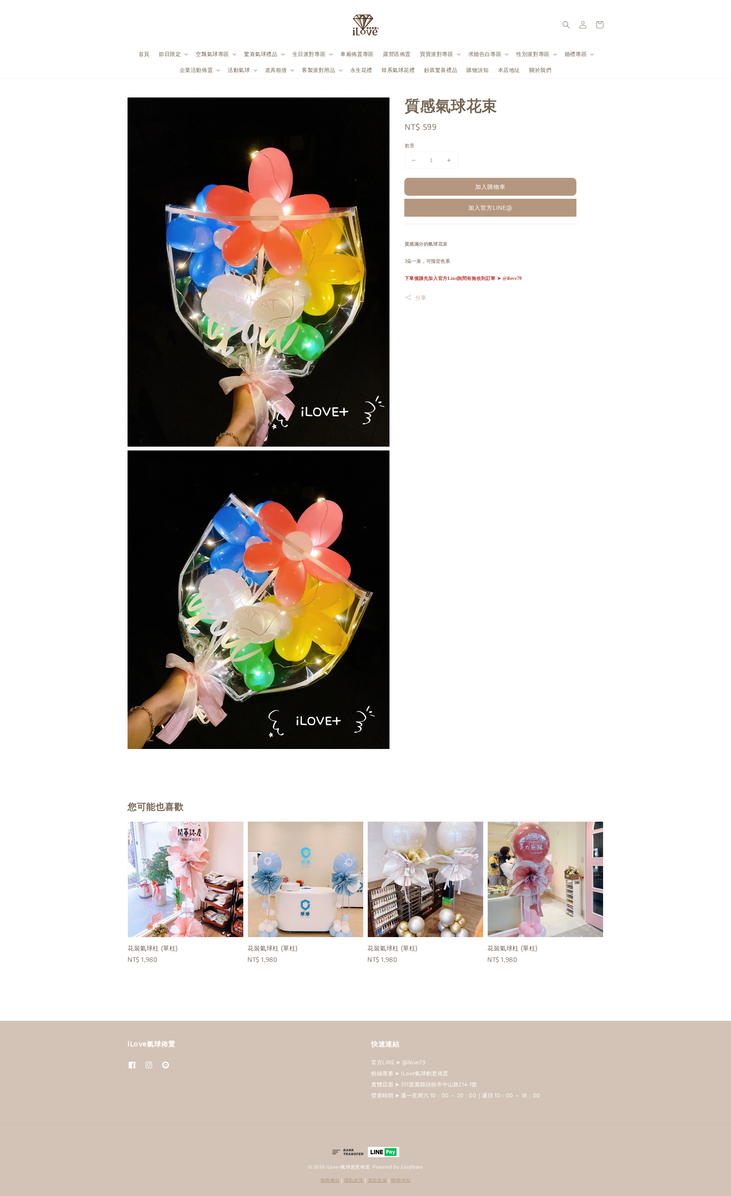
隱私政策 (354, 1180)
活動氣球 (239, 70)
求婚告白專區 (485, 54)
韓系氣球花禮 (398, 70)
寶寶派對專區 (436, 54)
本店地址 (509, 70)
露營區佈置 (397, 54)
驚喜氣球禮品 (261, 54)
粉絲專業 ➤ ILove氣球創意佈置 (409, 1073)
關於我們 (540, 70)
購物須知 (477, 70)
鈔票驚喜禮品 (441, 70)
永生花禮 (361, 70)
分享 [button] (420, 297)
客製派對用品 (318, 70)
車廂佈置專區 (357, 54)
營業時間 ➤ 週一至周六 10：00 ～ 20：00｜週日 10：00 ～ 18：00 (455, 1095)
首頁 (144, 54)
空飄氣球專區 (212, 54)
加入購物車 (490, 186)
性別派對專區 (533, 54)
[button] (566, 24)
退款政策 (377, 1180)
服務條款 (330, 1180)
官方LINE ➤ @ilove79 (398, 1062)
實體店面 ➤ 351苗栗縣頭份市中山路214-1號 (424, 1084)
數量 (410, 145)
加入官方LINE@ (490, 207)
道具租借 (276, 70)
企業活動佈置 (196, 70)
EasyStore (412, 1167)
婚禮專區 (576, 54)
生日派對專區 (309, 54)
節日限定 (170, 54)
